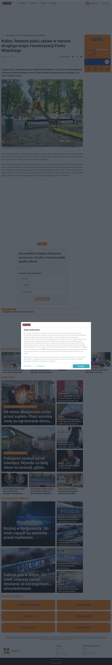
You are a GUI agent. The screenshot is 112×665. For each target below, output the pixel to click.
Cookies (34, 361)
